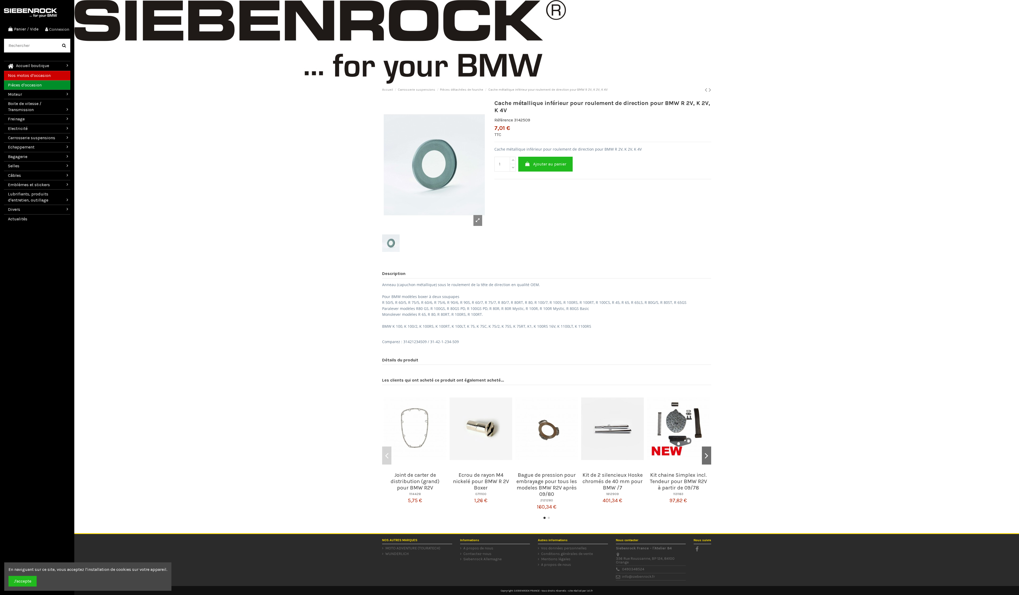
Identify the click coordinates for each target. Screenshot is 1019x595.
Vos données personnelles (564, 548)
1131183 (678, 494)
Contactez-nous (477, 554)
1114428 (415, 494)
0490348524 (633, 569)
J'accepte (22, 581)
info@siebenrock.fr (638, 576)
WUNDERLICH (397, 554)
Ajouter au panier (549, 164)
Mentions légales (556, 559)
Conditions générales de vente (567, 554)
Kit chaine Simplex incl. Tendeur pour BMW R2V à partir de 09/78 (678, 481)
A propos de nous (478, 548)
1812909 (612, 494)
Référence (503, 119)
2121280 (546, 500)
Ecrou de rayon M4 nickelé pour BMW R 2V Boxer (481, 481)
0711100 (480, 494)
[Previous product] (707, 90)
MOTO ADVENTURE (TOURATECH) (412, 548)
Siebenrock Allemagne (482, 559)
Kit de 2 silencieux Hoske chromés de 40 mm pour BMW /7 (612, 481)
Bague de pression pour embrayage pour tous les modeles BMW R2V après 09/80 (546, 484)
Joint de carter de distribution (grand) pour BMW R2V (415, 481)
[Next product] (710, 90)
